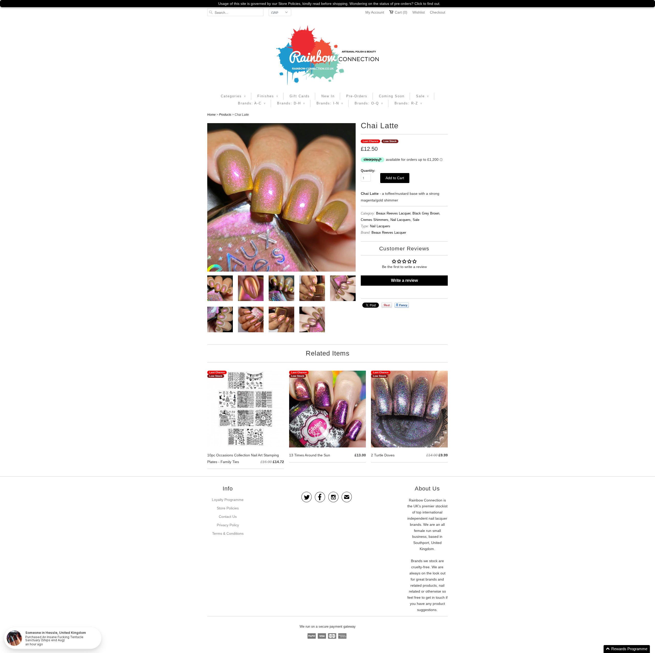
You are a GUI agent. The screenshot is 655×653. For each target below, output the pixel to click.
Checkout (437, 12)
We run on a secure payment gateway (328, 626)
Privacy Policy (228, 525)
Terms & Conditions (228, 533)
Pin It (386, 305)
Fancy (402, 305)
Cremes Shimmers (374, 220)
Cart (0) (401, 12)
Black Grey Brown (425, 213)
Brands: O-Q (369, 103)
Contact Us (228, 517)
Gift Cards (300, 96)
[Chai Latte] (220, 289)
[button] (627, 649)
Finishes (267, 96)
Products (225, 114)
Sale (422, 96)
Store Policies (228, 508)
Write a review (404, 280)
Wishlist (418, 12)
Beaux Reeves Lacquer (393, 213)
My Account (374, 12)
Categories (233, 96)
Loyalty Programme (228, 500)
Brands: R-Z (408, 103)
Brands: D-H (291, 103)
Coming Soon (392, 96)
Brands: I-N (329, 103)
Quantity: (368, 171)
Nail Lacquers (400, 220)
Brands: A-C (252, 103)
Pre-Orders (356, 96)
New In (328, 96)
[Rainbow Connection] (327, 55)
